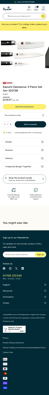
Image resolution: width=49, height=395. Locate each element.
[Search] (43, 16)
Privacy (5, 338)
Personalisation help (13, 115)
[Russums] (7, 8)
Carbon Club (8, 352)
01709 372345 (28, 2)
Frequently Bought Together (18, 166)
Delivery (9, 158)
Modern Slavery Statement (13, 343)
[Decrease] (5, 124)
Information (8, 297)
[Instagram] (10, 268)
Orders (6, 303)
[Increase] (11, 124)
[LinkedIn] (22, 268)
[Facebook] (4, 268)
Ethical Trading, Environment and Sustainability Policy (24, 348)
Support (6, 285)
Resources (7, 291)
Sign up (40, 254)
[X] (16, 268)
